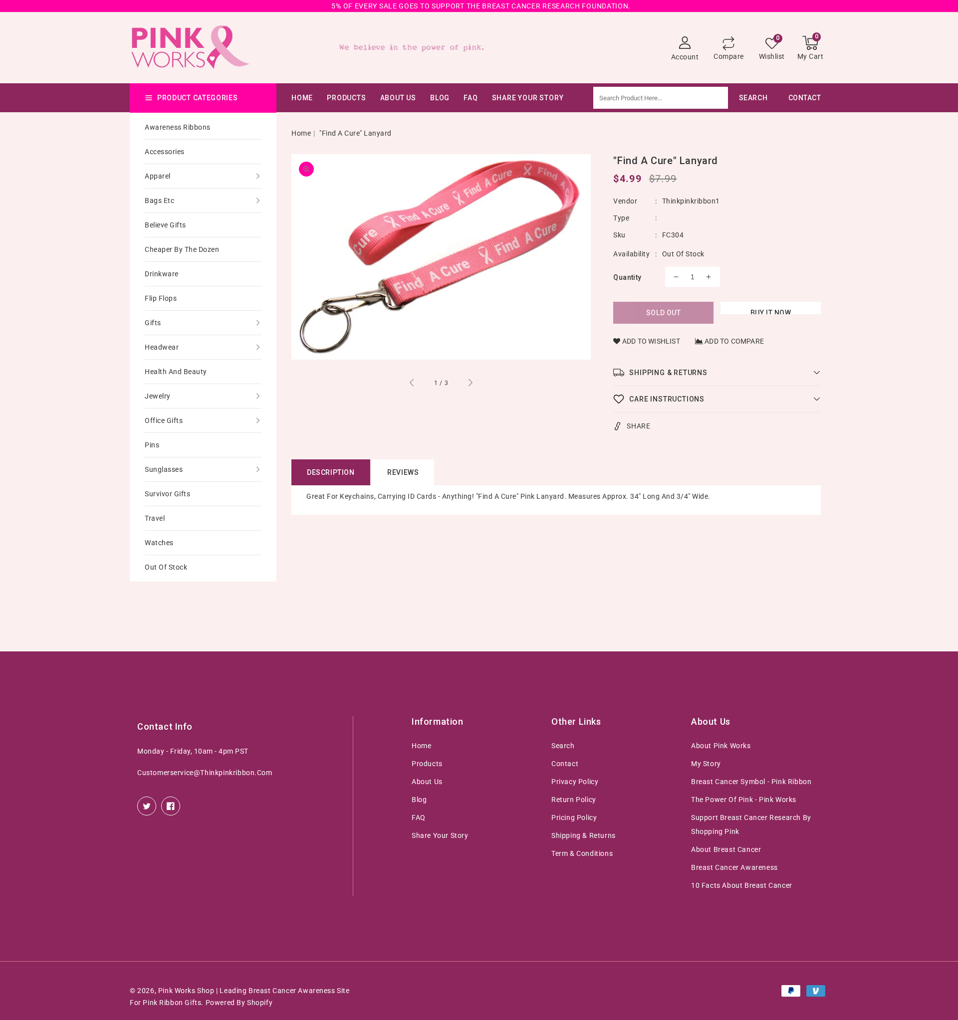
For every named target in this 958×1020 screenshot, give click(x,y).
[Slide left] (412, 384)
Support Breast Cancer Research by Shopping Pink (751, 824)
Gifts (153, 323)
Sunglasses (164, 469)
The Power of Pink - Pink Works (743, 800)
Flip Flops (161, 298)
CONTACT (804, 98)
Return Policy (573, 800)
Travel (155, 518)
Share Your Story (440, 835)
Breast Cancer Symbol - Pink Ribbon (751, 782)
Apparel (158, 176)
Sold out (663, 313)
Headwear (162, 347)
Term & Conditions (582, 853)
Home (301, 133)
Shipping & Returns (583, 835)
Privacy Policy (574, 782)
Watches (159, 543)
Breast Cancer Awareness (734, 867)
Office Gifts (164, 420)
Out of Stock (166, 567)
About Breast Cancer (726, 849)
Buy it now (770, 311)
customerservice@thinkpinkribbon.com (204, 773)
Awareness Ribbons (178, 127)
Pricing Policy (574, 817)
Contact (564, 764)
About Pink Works (721, 746)
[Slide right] (470, 384)
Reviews (403, 472)
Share (638, 426)
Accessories (165, 152)
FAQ (419, 817)
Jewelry (158, 396)
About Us (398, 98)
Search (563, 746)
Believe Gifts (165, 225)
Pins (152, 445)
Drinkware (162, 274)
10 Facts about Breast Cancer (741, 885)
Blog (419, 800)
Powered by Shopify (239, 1003)
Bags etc (159, 200)
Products (346, 98)
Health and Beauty (176, 372)
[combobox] (685, 98)
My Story (706, 764)
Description (331, 472)
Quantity (627, 277)
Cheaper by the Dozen (182, 249)
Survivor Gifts (167, 494)
